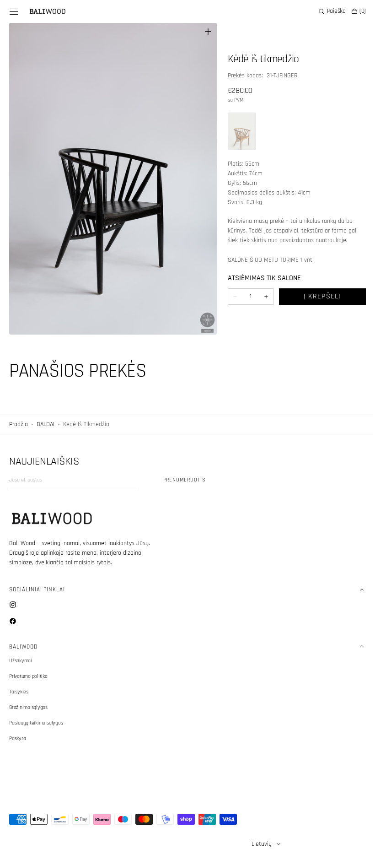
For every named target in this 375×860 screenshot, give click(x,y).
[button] (14, 11)
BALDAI (45, 424)
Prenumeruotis (184, 479)
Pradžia (18, 424)
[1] (238, 131)
